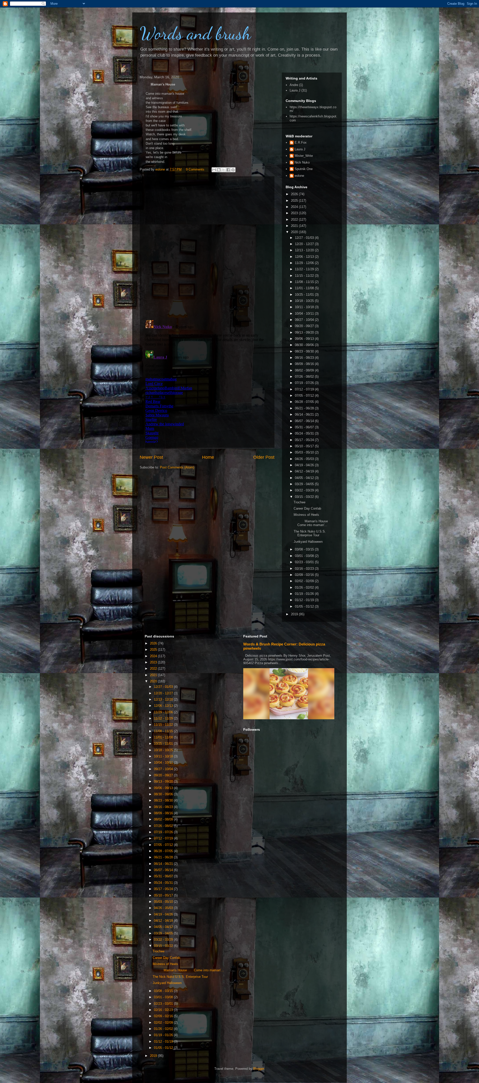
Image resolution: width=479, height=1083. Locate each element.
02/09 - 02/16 (305, 575)
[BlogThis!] (218, 169)
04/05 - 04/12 (305, 478)
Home (208, 457)
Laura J (295, 90)
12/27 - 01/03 (305, 238)
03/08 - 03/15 (305, 549)
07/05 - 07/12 (305, 395)
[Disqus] (207, 247)
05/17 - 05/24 (305, 440)
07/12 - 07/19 (305, 389)
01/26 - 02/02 (305, 587)
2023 (295, 213)
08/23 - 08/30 (305, 351)
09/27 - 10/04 (305, 320)
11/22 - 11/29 (305, 269)
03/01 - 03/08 (305, 556)
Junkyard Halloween (308, 541)
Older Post (263, 457)
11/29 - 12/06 (305, 263)
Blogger (258, 1069)
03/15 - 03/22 (305, 497)
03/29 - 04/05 (305, 484)
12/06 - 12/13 (305, 257)
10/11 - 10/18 (305, 307)
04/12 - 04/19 (305, 471)
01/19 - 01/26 (305, 594)
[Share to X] (223, 169)
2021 (295, 226)
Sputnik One (304, 169)
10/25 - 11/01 (305, 294)
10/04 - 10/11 (305, 313)
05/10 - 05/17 (305, 446)
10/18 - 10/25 (305, 301)
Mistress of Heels (306, 515)
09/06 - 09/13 (305, 339)
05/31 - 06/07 (305, 427)
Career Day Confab (307, 508)
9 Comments (195, 169)
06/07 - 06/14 (305, 421)
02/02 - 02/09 (305, 581)
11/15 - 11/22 (305, 275)
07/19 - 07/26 (305, 383)
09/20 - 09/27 (305, 326)
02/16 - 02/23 (305, 568)
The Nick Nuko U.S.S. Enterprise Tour (310, 533)
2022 (295, 219)
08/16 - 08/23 (305, 358)
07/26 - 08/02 (305, 376)
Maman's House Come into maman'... (314, 523)
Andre (294, 85)
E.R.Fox (301, 142)
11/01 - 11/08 (305, 288)
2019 (295, 614)
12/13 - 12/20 (305, 250)
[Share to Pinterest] (233, 169)
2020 (295, 232)
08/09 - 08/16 (305, 364)
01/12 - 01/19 (305, 600)
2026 (295, 194)
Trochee (299, 502)
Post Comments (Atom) (177, 467)
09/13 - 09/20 (305, 332)
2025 (295, 200)
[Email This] (214, 169)
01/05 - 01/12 (305, 606)
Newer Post (151, 457)
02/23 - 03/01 (305, 562)
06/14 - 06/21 (305, 414)
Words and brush (195, 33)
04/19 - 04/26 (305, 465)
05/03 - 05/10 (305, 452)
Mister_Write (304, 156)
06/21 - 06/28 (305, 408)
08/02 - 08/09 (305, 370)
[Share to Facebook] (228, 169)
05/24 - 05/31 (305, 433)
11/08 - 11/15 (305, 282)
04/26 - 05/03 (305, 459)
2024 (295, 207)
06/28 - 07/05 (305, 402)
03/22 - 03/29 (305, 490)
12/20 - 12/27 (305, 244)
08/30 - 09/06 (305, 345)
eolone (299, 176)
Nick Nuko (302, 162)
